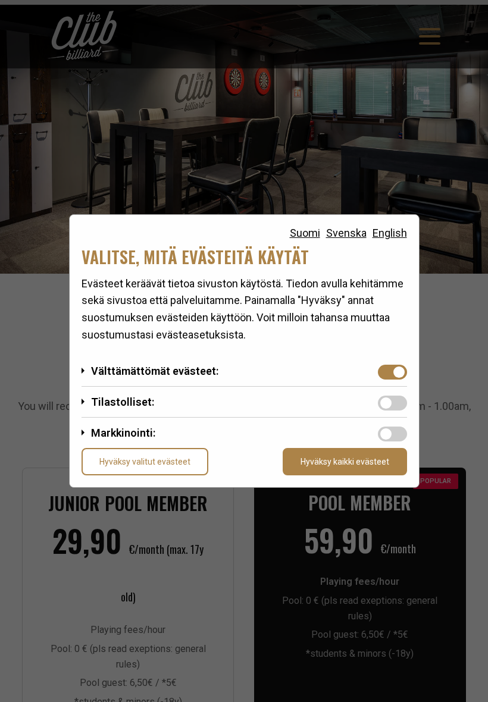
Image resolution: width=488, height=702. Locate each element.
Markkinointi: (123, 433)
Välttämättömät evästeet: (154, 371)
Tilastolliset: (122, 402)
